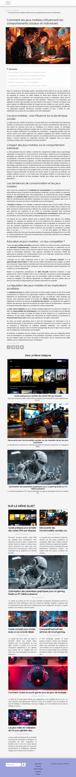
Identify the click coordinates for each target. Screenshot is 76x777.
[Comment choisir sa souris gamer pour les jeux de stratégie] (38, 673)
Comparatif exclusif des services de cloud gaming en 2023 (52, 632)
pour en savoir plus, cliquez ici (31, 230)
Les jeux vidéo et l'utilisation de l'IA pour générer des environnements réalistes (22, 730)
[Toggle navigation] (8, 3)
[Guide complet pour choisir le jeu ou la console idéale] (22, 619)
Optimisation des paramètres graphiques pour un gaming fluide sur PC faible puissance (38, 488)
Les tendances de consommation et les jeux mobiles (25, 79)
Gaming (15, 10)
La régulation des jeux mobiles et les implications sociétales (27, 85)
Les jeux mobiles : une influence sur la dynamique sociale (27, 72)
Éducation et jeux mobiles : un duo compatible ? (23, 82)
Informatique (38, 769)
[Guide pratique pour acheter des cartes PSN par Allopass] (37, 376)
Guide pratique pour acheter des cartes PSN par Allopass (38, 396)
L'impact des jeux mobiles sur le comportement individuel (26, 75)
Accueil (8, 10)
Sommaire (13, 69)
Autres (38, 774)
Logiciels (38, 771)
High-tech (38, 764)
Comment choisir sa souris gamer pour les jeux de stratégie (37, 692)
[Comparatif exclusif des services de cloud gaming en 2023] (53, 619)
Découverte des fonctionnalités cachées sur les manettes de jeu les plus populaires (38, 441)
